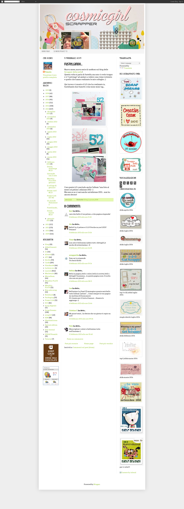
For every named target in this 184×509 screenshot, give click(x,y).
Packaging (49, 297)
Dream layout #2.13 (50, 213)
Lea (70, 288)
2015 (47, 103)
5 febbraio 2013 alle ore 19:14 (80, 263)
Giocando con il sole (52, 175)
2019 (47, 90)
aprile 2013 (51, 152)
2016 (47, 100)
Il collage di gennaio (52, 187)
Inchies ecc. (50, 268)
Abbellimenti (51, 247)
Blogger (97, 484)
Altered (48, 255)
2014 (47, 106)
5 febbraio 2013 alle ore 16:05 (80, 248)
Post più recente (71, 344)
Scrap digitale (50, 306)
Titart (71, 240)
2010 (47, 231)
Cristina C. (73, 310)
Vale (71, 326)
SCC (46, 303)
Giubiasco (47, 367)
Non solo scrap (51, 290)
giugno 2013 (52, 142)
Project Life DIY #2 (51, 197)
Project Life (49, 300)
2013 (47, 109)
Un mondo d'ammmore (52, 203)
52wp (86, 199)
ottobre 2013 (52, 122)
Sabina (72, 271)
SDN (96, 199)
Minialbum (50, 276)
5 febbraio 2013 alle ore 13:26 (80, 233)
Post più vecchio (106, 344)
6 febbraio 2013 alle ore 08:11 (80, 281)
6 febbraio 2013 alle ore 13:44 (80, 303)
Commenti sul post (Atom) (83, 347)
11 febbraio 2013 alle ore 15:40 (81, 334)
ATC (47, 257)
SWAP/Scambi (51, 334)
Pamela (48, 72)
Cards (47, 263)
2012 (47, 224)
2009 (47, 234)
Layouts (91, 199)
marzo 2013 (51, 157)
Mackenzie (49, 273)
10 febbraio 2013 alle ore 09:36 (81, 319)
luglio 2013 (51, 137)
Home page (46, 51)
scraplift (48, 315)
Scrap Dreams (50, 310)
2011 (47, 228)
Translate (128, 68)
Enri (71, 211)
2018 (47, 93)
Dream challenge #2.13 (52, 168)
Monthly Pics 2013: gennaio (51, 181)
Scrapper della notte (73, 72)
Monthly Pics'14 (48, 286)
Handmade (49, 265)
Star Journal (50, 330)
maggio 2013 (52, 147)
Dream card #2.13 (51, 192)
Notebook (49, 295)
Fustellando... (52, 208)
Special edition (51, 325)
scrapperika (74, 255)
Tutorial (48, 339)
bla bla (48, 260)
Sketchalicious (51, 320)
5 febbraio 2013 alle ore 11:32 (80, 217)
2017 (47, 96)
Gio (70, 224)
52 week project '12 (60, 51)
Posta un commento (75, 339)
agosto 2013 (51, 132)
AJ (46, 252)
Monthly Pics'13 (51, 281)
